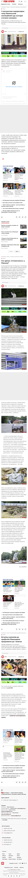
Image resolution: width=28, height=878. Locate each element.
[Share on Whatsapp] (14, 876)
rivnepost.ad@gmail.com (16, 815)
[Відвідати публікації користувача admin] (2, 31)
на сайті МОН (10, 687)
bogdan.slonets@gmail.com (6, 811)
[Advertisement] (14, 119)
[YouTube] (22, 863)
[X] (21, 863)
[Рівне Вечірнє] (11, 1)
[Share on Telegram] (16, 876)
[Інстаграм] (24, 863)
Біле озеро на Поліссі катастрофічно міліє (12, 202)
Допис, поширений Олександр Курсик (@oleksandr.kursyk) (14, 101)
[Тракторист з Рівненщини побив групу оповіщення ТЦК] (23, 246)
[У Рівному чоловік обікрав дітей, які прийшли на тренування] (23, 240)
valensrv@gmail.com (21, 808)
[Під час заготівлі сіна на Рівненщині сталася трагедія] (23, 233)
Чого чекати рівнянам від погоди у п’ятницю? (13, 208)
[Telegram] (26, 863)
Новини (3, 258)
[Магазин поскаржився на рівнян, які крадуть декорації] (23, 227)
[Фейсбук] (19, 863)
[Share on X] (11, 876)
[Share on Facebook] (8, 876)
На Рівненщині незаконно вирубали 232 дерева (14, 200)
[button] (2, 1)
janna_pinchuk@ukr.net (6, 814)
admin (6, 31)
